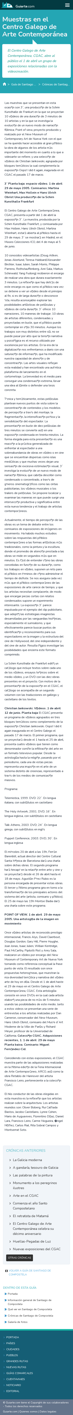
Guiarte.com (10, 1411)
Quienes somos (28, 1411)
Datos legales (48, 1411)
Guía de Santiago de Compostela (24, 84)
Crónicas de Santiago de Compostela (56, 84)
